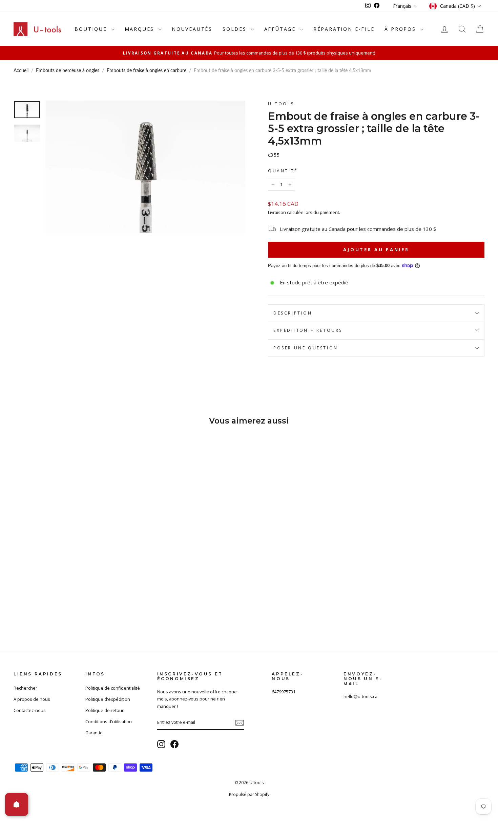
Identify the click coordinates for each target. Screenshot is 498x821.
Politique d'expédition (107, 699)
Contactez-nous (30, 710)
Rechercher (25, 688)
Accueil (21, 70)
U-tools (281, 104)
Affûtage (281, 29)
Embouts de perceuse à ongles (67, 70)
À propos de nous (32, 699)
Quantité (283, 171)
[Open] (16, 804)
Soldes (236, 29)
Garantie (94, 733)
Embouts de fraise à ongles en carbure (146, 70)
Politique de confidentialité (112, 688)
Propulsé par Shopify (249, 794)
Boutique (92, 29)
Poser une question (305, 348)
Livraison (277, 212)
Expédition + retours (308, 330)
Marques (141, 29)
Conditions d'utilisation (108, 721)
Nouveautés (192, 29)
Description (292, 313)
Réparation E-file (344, 29)
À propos (401, 29)
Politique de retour (104, 710)
